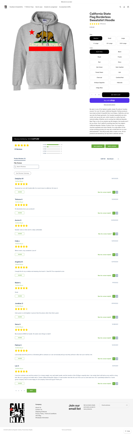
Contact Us (38, 409)
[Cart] (128, 7)
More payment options (109, 104)
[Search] (120, 7)
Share (20, 192)
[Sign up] (127, 405)
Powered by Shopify (27, 429)
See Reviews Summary (22, 173)
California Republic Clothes (15, 429)
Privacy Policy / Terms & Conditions (45, 413)
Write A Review (112, 146)
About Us (38, 407)
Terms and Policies (66, 429)
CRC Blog (38, 415)
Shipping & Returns (41, 411)
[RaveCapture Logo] (33, 139)
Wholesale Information (42, 417)
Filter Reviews (18, 163)
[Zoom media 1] (44, 51)
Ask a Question (98, 146)
